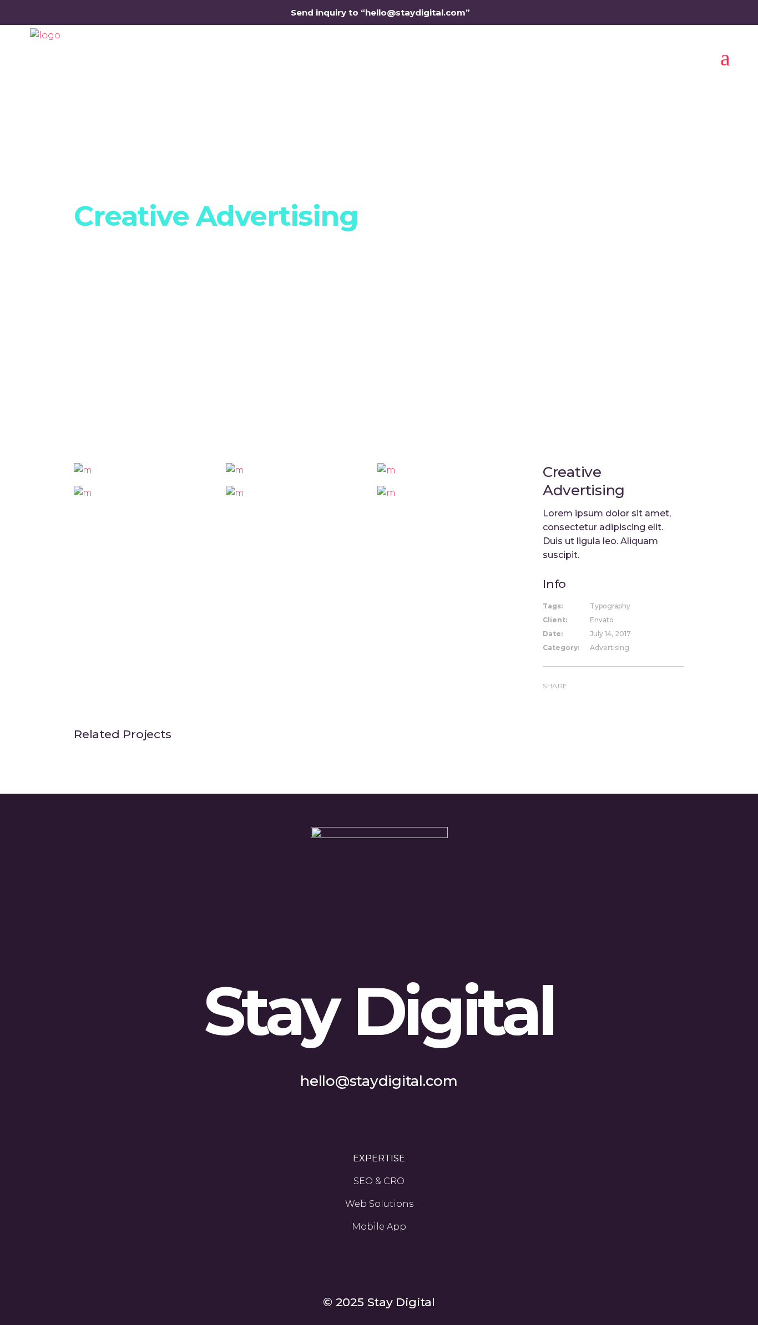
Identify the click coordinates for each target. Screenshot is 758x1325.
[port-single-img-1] (297, 493)
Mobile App (379, 1226)
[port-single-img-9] (449, 470)
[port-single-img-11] (145, 470)
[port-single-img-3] (449, 493)
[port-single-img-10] (297, 470)
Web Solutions (379, 1204)
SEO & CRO (379, 1181)
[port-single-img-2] (145, 493)
